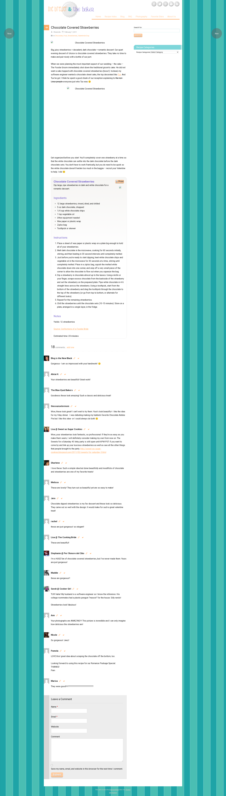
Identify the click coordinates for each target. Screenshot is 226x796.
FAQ (130, 16)
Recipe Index (111, 16)
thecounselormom (60, 406)
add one (70, 347)
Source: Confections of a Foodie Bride (71, 329)
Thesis (127, 790)
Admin (113, 793)
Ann (53, 615)
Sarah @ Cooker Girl (61, 589)
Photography (141, 16)
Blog (122, 16)
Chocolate (59, 36)
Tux (119, 74)
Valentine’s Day (83, 36)
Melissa (55, 482)
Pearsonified (114, 790)
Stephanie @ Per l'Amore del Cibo (67, 553)
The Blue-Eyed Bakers (62, 390)
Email (54, 716)
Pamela (54, 651)
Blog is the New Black (61, 358)
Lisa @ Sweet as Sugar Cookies (66, 429)
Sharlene (55, 463)
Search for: (138, 27)
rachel (54, 521)
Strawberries (72, 36)
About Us (171, 16)
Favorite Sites (157, 16)
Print (121, 181)
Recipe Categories (143, 52)
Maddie (54, 573)
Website (55, 726)
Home (98, 16)
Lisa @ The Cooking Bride (63, 537)
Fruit (65, 36)
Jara (53, 498)
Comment (55, 736)
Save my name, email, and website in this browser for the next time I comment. (87, 769)
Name (54, 707)
